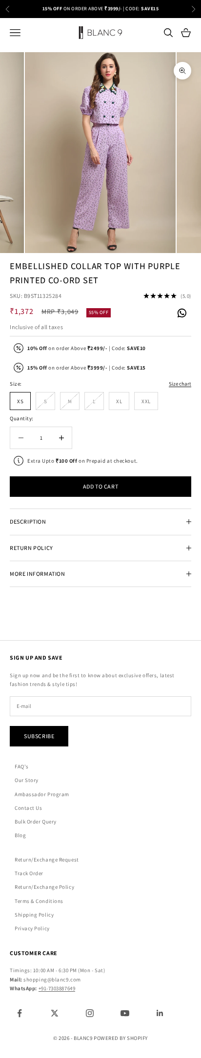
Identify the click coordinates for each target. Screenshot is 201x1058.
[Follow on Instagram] (90, 1013)
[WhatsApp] (181, 313)
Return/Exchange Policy (44, 886)
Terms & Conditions (39, 901)
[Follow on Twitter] (55, 1013)
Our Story (27, 780)
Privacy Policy (32, 928)
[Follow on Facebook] (19, 1013)
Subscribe (39, 736)
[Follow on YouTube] (125, 1013)
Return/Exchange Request (47, 859)
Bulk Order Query (36, 821)
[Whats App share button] (181, 312)
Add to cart (101, 486)
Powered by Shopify (121, 1038)
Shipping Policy (34, 914)
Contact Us (28, 807)
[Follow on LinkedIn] (160, 1013)
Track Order (29, 873)
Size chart (180, 383)
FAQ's (22, 766)
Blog (20, 835)
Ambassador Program (42, 794)
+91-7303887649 (57, 988)
